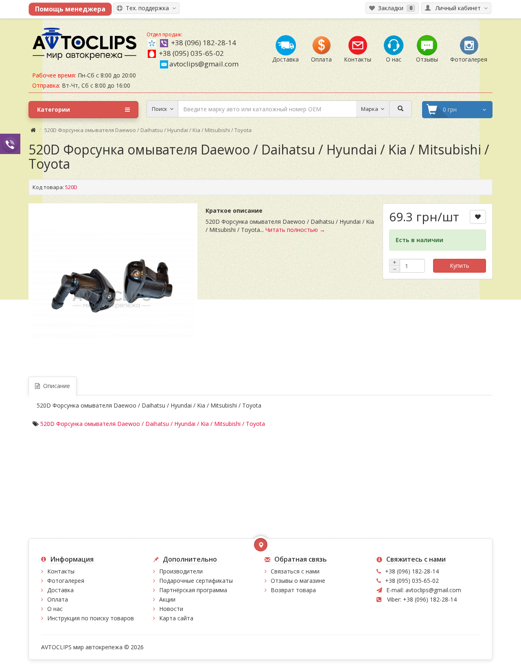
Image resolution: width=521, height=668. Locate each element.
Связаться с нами (295, 571)
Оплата (57, 599)
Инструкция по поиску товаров (90, 618)
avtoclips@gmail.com (204, 63)
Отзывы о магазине (298, 580)
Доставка (60, 590)
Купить (459, 265)
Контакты (60, 571)
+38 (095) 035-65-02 (191, 53)
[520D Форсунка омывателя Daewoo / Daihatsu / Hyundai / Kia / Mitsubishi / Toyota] (113, 284)
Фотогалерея (65, 580)
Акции (167, 599)
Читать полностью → (295, 230)
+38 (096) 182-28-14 (203, 42)
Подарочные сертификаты (196, 580)
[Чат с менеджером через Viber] (10, 144)
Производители (181, 571)
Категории (53, 109)
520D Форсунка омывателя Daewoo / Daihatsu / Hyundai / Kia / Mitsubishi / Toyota (152, 424)
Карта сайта (176, 618)
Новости (171, 609)
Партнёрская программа (193, 590)
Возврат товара (293, 590)
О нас (55, 609)
